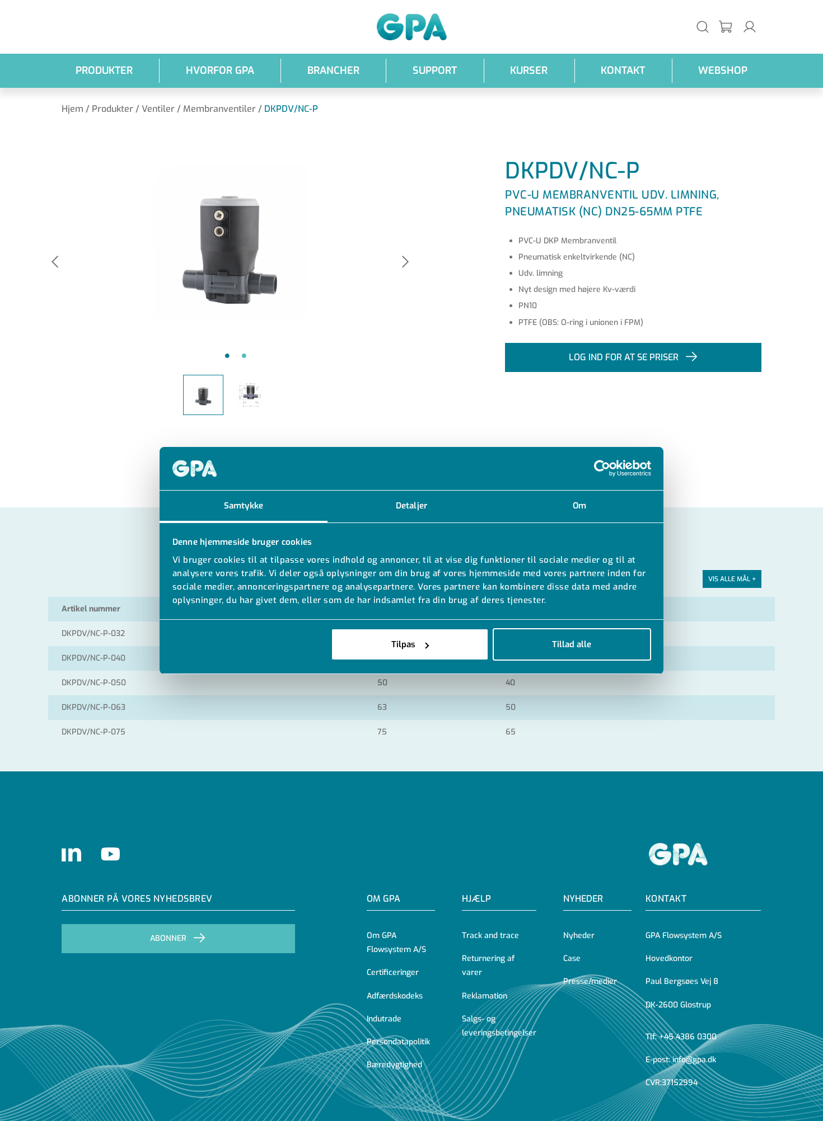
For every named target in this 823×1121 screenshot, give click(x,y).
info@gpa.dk (694, 1059)
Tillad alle (571, 644)
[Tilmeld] (726, 27)
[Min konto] (749, 26)
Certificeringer (393, 972)
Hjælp (476, 899)
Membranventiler (219, 109)
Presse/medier (590, 981)
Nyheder (583, 899)
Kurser (529, 70)
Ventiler (158, 109)
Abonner (168, 938)
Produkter (104, 70)
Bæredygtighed (394, 1064)
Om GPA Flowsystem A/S (396, 942)
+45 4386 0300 (688, 1036)
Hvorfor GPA (220, 70)
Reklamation (484, 996)
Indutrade (384, 1019)
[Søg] (702, 26)
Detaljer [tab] (411, 505)
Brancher (333, 70)
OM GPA (383, 899)
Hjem (72, 109)
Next (405, 262)
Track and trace (490, 935)
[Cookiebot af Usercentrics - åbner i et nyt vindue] (602, 468)
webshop (722, 70)
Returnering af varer (488, 965)
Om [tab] (579, 505)
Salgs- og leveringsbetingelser (499, 1026)
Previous (55, 262)
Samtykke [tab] (243, 505)
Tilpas (403, 644)
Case (572, 958)
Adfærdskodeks (395, 996)
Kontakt (623, 70)
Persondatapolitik (398, 1042)
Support (435, 70)
